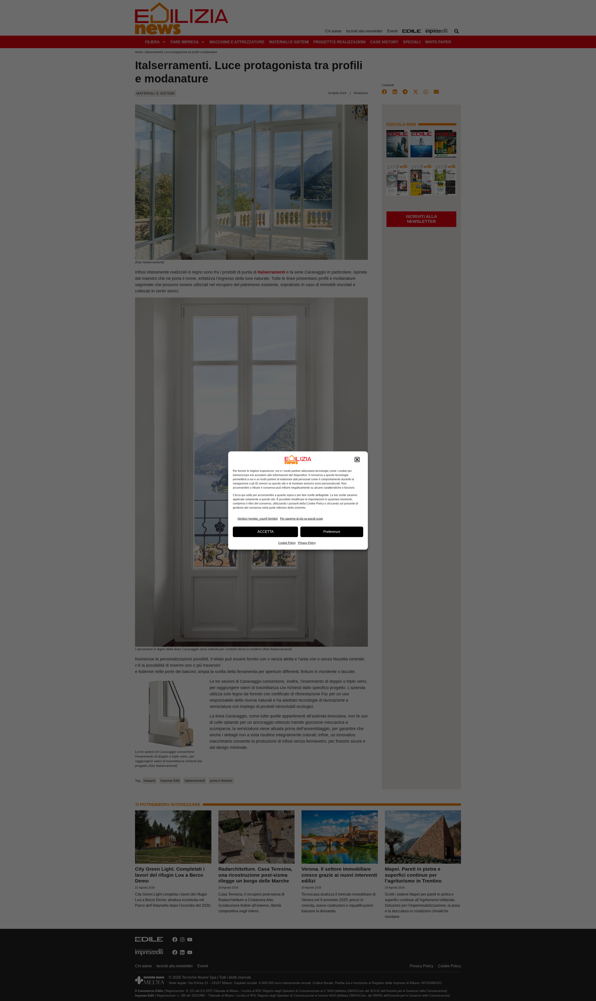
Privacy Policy (307, 542)
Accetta (265, 532)
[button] (357, 459)
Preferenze (331, 532)
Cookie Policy (287, 542)
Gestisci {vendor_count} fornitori (257, 518)
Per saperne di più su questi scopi (301, 518)
